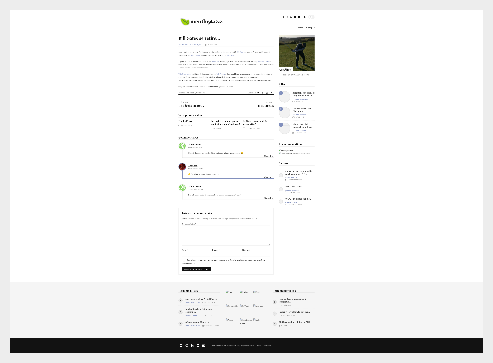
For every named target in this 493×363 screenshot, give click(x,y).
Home (300, 28)
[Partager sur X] (258, 92)
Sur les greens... (300, 99)
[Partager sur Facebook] (263, 92)
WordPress (250, 345)
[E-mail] (299, 17)
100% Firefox (266, 105)
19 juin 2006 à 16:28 (195, 148)
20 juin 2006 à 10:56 (195, 189)
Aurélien (193, 165)
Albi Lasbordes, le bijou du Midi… (295, 322)
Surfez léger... (292, 190)
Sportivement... (292, 178)
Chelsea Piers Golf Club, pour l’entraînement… (284, 112)
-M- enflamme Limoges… (197, 322)
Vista (192, 93)
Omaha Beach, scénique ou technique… (198, 310)
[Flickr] (295, 17)
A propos (310, 28)
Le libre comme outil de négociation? (255, 122)
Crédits (258, 345)
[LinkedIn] (291, 17)
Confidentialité (267, 345)
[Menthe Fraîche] (201, 28)
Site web (246, 250)
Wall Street (195, 55)
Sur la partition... (193, 302)
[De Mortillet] (233, 311)
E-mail (216, 250)
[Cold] (260, 298)
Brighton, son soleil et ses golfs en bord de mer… (284, 97)
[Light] (260, 325)
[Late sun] (260, 311)
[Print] (233, 298)
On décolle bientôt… (191, 105)
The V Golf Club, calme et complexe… (284, 128)
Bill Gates (241, 52)
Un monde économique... (190, 45)
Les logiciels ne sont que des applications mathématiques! (225, 122)
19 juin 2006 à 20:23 (195, 169)
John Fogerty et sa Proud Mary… (201, 299)
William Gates (264, 61)
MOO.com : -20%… (294, 186)
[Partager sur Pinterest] (272, 92)
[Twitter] (283, 17)
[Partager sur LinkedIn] (267, 92)
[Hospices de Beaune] (247, 325)
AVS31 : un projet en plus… (298, 199)
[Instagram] (287, 17)
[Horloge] (247, 298)
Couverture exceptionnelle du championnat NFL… (298, 172)
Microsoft (231, 55)
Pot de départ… (186, 121)
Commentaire (189, 224)
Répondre (268, 156)
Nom (185, 250)
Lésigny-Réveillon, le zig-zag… (294, 312)
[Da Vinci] (247, 311)
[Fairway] (233, 325)
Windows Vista (184, 74)
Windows (215, 61)
